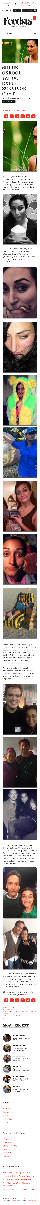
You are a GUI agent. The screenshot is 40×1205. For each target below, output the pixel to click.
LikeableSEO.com (31, 1200)
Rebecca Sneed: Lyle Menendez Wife (21, 1080)
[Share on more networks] (33, 116)
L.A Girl (4, 98)
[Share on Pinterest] (6, 116)
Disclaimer (7, 1122)
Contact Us (8, 1112)
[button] (35, 34)
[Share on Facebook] (12, 116)
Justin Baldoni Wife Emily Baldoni (20, 1059)
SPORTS (7, 1149)
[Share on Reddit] (28, 116)
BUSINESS (7, 1142)
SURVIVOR (8, 1009)
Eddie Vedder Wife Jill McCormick (21, 1039)
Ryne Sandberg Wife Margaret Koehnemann (21, 1070)
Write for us (8, 1115)
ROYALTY (7, 1156)
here (24, 994)
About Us (7, 1109)
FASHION (7, 1153)
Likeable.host (14, 1200)
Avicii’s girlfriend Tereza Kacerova (20, 1049)
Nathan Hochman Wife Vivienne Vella (21, 1090)
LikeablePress (33, 1198)
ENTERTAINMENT (8, 101)
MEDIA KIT (17, 10)
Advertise (7, 1119)
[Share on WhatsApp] (23, 116)
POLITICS (7, 1139)
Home (5, 110)
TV (14, 1009)
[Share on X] (17, 116)
